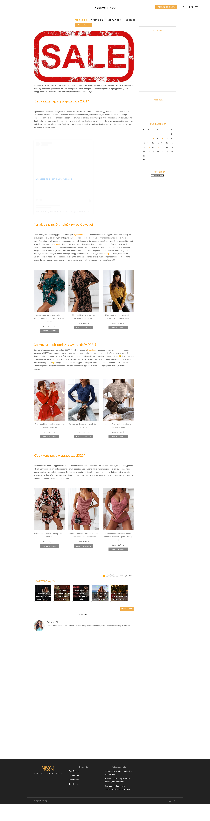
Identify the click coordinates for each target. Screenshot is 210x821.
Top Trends (80, 20)
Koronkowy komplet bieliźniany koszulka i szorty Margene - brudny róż (118, 536)
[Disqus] (84, 670)
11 (148, 143)
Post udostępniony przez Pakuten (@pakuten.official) (65, 212)
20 (158, 147)
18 (148, 147)
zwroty (106, 254)
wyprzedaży (78, 235)
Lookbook (130, 20)
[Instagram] (183, 7)
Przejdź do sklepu (166, 7)
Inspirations (114, 20)
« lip (143, 160)
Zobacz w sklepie (49, 331)
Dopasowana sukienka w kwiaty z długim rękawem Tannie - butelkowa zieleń (49, 318)
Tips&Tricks (97, 20)
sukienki (57, 244)
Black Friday (92, 350)
